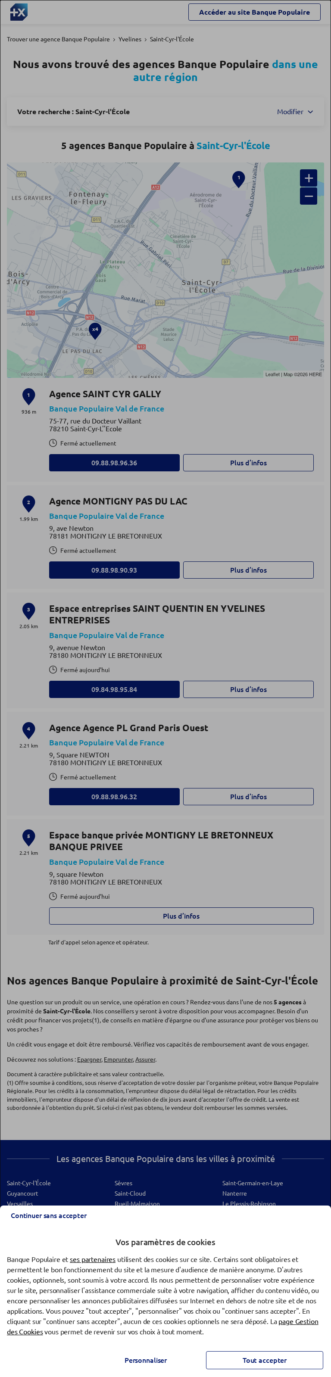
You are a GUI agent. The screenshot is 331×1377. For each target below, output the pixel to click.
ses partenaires (93, 1259)
